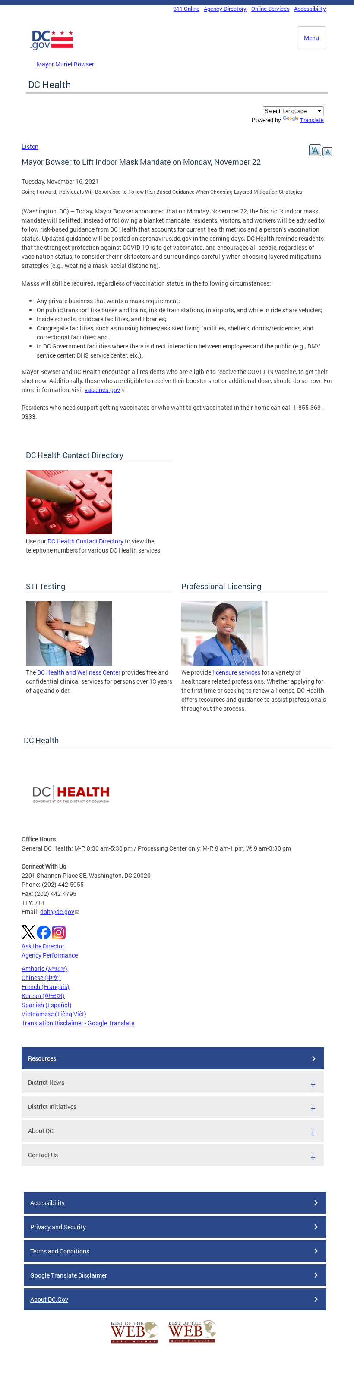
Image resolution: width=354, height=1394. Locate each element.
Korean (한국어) (43, 996)
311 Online (186, 9)
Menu (311, 38)
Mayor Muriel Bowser (65, 64)
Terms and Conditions (59, 1251)
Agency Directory (225, 9)
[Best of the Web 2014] (134, 1343)
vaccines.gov (102, 390)
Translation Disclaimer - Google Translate (78, 1023)
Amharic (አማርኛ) (44, 968)
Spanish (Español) (47, 1005)
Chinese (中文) (41, 977)
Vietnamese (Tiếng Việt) (54, 1014)
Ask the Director (43, 946)
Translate (312, 120)
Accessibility (310, 9)
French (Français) (46, 987)
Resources (42, 1058)
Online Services (270, 9)
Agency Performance (50, 955)
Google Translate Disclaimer (68, 1275)
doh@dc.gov (57, 911)
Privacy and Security (58, 1227)
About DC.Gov (49, 1299)
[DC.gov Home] (51, 49)
